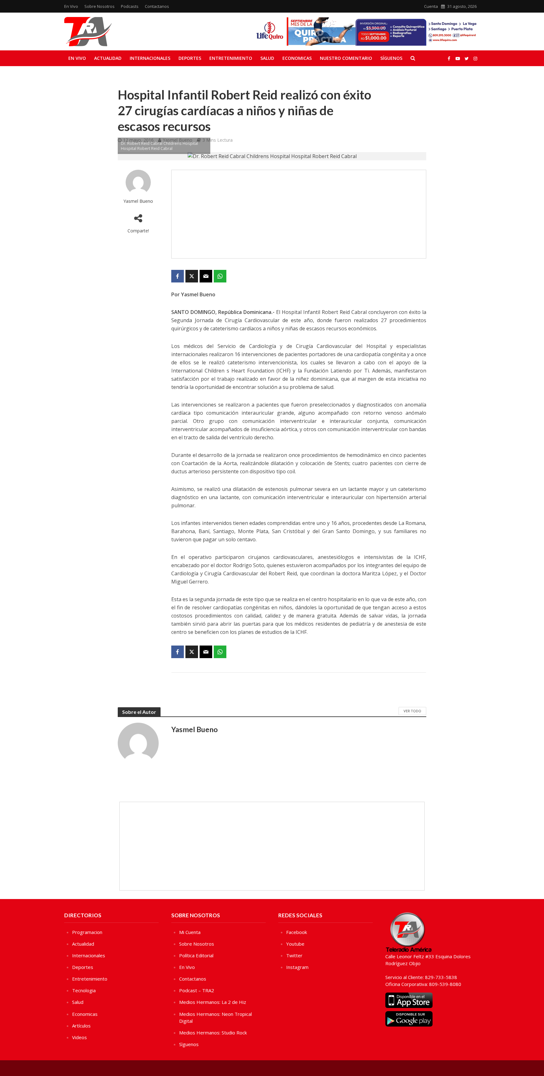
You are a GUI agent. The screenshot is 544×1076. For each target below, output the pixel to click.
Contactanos (157, 6)
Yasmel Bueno (138, 201)
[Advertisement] (299, 214)
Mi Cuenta (190, 932)
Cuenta (431, 6)
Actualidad (108, 58)
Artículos (81, 1025)
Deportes (189, 58)
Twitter (294, 955)
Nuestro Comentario (346, 58)
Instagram (297, 967)
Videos (79, 1037)
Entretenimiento (230, 58)
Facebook (296, 932)
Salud (267, 58)
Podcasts (130, 6)
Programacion (87, 932)
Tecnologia (84, 990)
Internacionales (150, 58)
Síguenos (391, 58)
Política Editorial (196, 955)
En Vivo (71, 6)
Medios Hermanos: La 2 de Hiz (212, 1002)
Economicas (297, 58)
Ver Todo (412, 711)
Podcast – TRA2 (196, 990)
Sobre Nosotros (99, 6)
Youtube (295, 944)
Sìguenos (189, 1044)
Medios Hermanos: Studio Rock (213, 1032)
